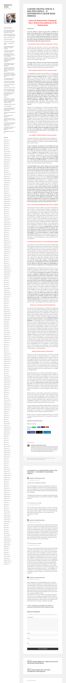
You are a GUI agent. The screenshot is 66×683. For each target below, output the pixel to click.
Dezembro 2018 (7, 313)
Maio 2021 (6, 259)
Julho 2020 (6, 278)
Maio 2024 (6, 190)
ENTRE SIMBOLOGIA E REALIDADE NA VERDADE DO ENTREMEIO (9, 94)
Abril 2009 (6, 531)
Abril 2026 (6, 147)
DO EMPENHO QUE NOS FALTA (9, 104)
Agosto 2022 (6, 230)
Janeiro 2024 (6, 197)
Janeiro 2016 (6, 378)
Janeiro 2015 (6, 402)
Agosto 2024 (6, 184)
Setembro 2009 (6, 521)
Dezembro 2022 (7, 222)
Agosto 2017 (6, 342)
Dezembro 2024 (7, 178)
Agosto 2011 (6, 481)
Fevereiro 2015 (6, 400)
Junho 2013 (6, 438)
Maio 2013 (6, 440)
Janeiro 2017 (6, 355)
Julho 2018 (6, 323)
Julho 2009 (6, 525)
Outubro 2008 (6, 542)
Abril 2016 (6, 373)
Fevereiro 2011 (6, 490)
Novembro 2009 (7, 517)
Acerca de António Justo (8, 23)
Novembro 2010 (7, 496)
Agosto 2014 (6, 411)
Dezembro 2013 (7, 427)
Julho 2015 (6, 390)
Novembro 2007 (7, 562)
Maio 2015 (6, 394)
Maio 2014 (6, 417)
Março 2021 (6, 263)
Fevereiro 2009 (6, 535)
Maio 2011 (6, 485)
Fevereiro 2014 (6, 423)
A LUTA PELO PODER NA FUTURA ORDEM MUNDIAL (9, 79)
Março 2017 (6, 352)
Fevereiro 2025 (6, 174)
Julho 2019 (6, 299)
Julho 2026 (6, 141)
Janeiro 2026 (6, 153)
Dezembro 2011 (7, 473)
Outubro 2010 (6, 498)
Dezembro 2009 (7, 515)
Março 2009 (6, 533)
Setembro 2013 (6, 432)
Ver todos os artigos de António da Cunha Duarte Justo (43, 451)
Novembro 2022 (7, 224)
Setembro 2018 (6, 319)
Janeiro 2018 (6, 334)
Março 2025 (6, 172)
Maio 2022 (6, 236)
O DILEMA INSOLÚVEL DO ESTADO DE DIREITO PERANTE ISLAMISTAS (9, 64)
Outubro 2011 (6, 477)
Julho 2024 (6, 186)
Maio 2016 (6, 371)
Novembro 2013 (7, 429)
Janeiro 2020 (6, 290)
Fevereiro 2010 (6, 512)
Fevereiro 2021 (6, 265)
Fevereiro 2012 (6, 469)
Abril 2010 (6, 508)
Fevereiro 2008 (6, 556)
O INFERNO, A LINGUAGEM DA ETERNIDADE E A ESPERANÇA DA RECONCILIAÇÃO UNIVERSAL (9, 60)
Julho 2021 (6, 255)
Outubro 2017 (6, 340)
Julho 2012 (6, 459)
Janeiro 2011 (6, 492)
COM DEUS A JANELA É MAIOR (9, 87)
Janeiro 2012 (6, 471)
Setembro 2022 (6, 228)
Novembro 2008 (7, 540)
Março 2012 (6, 467)
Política (40, 459)
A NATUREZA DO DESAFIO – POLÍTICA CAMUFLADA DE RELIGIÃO (9, 128)
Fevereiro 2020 (6, 288)
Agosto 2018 (6, 321)
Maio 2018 (6, 326)
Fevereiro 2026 (6, 151)
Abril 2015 (6, 396)
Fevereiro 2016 (6, 377)
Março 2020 (6, 286)
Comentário (30, 617)
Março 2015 (6, 398)
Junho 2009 (6, 527)
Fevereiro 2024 (6, 195)
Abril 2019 (6, 305)
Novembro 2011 (7, 475)
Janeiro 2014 (6, 425)
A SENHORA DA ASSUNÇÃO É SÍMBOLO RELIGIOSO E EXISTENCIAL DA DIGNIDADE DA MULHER (9, 69)
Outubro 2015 (6, 384)
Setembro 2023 (6, 205)
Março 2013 (6, 444)
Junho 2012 (6, 461)
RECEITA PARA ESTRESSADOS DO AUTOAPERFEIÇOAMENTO (9, 90)
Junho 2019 (6, 301)
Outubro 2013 (6, 431)
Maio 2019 (6, 303)
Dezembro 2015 (7, 380)
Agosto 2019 (6, 298)
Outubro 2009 (6, 519)
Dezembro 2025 (7, 155)
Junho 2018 (6, 325)
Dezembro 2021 (7, 245)
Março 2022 (6, 240)
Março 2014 (6, 421)
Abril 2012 (6, 465)
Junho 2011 (6, 483)
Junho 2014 (6, 415)
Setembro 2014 (6, 409)
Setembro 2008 (6, 544)
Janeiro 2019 (6, 311)
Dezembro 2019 (7, 292)
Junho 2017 (6, 346)
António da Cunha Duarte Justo (44, 458)
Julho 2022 (6, 232)
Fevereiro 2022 (6, 242)
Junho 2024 (6, 188)
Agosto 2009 (6, 523)
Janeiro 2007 (6, 564)
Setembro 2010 (6, 500)
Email (28, 638)
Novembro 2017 (7, 338)
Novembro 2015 (7, 382)
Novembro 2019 (7, 294)
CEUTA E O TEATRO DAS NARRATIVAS (8, 116)
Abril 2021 (6, 261)
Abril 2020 (6, 284)
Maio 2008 (6, 550)
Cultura (53, 458)
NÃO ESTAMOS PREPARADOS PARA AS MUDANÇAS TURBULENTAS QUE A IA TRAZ (9, 31)
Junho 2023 (6, 211)
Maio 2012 (6, 463)
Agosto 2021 (6, 253)
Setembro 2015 (6, 386)
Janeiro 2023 (6, 220)
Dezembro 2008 (7, 539)
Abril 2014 (6, 419)
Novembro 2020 (7, 271)
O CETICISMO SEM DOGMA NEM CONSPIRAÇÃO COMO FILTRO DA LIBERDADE (9, 55)
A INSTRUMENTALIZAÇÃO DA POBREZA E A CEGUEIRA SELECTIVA (9, 47)
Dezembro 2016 (7, 357)
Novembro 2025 (7, 157)
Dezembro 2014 (7, 404)
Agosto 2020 (6, 276)
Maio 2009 (6, 529)
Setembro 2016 (6, 363)
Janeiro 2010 (6, 513)
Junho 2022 (6, 234)
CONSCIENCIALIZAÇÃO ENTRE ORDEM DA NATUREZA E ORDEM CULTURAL (9, 109)
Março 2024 (6, 193)
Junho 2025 (6, 166)
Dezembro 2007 (7, 560)
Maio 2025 (6, 168)
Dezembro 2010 (7, 494)
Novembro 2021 (7, 247)
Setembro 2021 (6, 251)
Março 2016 (6, 375)
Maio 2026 (6, 145)
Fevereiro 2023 (6, 218)
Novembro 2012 (7, 452)
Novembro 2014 (7, 406)
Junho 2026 (6, 143)
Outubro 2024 (6, 182)
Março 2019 (6, 307)
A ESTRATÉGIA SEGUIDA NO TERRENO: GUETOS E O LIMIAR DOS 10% (9, 120)
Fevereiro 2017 (6, 353)
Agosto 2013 (6, 434)
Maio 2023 (6, 213)
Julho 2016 (6, 367)
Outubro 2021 (6, 249)
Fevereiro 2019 (6, 309)
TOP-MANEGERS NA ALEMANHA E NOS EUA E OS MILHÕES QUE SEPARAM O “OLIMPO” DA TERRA (9, 75)
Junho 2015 (6, 392)
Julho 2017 (6, 344)
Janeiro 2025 (6, 176)
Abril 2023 (6, 215)
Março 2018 (6, 330)
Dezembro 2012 (7, 450)
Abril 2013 (6, 442)
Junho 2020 (6, 280)
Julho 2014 (6, 413)
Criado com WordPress (31, 680)
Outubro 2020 (6, 272)
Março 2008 (6, 554)
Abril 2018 (6, 328)
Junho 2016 (6, 369)
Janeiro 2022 (6, 244)
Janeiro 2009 (6, 537)
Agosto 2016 (6, 365)
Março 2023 (6, 217)
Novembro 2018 (7, 315)
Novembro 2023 (7, 201)
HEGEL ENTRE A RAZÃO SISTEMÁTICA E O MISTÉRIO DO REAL (9, 35)
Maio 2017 (6, 348)
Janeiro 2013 (6, 448)
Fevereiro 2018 (6, 332)
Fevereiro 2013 (6, 446)
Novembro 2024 (7, 180)
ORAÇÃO (5, 97)
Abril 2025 (6, 170)
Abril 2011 (6, 486)
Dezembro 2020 (7, 269)
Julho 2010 (6, 502)
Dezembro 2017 (7, 336)
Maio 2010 (6, 506)
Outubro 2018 (6, 317)
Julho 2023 (6, 209)
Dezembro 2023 (7, 199)
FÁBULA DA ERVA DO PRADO (9, 37)
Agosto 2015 (6, 388)
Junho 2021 (6, 257)
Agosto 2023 (6, 207)
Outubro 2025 (6, 159)
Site (28, 643)
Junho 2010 (6, 504)
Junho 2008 (6, 548)
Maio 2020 (6, 282)
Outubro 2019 (6, 296)
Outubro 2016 (6, 361)
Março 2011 (6, 488)
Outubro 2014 (6, 407)
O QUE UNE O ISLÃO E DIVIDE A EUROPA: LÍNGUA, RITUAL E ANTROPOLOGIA (9, 124)
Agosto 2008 (6, 546)
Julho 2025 (6, 165)
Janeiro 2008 (6, 558)
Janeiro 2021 (6, 267)
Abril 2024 (6, 191)
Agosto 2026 (6, 139)
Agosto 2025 (6, 163)
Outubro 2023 (6, 203)
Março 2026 (6, 149)
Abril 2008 (6, 552)
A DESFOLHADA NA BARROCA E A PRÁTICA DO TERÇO (9, 51)
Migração (36, 459)
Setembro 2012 (6, 456)
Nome (28, 633)
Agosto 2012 (6, 458)
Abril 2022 (6, 238)
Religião (43, 459)
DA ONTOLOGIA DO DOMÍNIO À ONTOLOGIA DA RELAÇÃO (9, 82)
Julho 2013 (6, 436)
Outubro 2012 (6, 454)
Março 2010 (6, 510)
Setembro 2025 (6, 161)
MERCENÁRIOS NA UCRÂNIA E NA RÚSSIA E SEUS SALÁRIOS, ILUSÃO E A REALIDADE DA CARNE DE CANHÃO (9, 100)
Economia (29, 459)
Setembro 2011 (6, 479)
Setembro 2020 (6, 274)
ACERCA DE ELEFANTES (8, 39)
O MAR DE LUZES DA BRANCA (9, 41)
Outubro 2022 (6, 226)
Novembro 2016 (7, 359)
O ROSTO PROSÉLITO (8, 106)
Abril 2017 (6, 350)
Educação (33, 459)
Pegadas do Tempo (8, 6)
